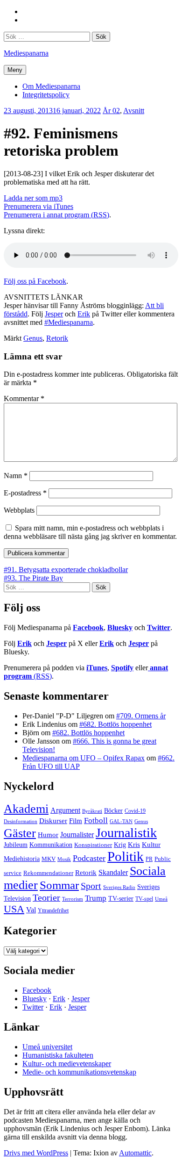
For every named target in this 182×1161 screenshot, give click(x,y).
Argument (65, 810)
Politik (125, 856)
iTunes (96, 668)
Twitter (158, 627)
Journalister (77, 834)
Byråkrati (92, 811)
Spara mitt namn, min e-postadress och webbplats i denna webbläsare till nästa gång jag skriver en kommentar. (90, 532)
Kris (134, 844)
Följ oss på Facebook (35, 281)
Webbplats (19, 510)
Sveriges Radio (119, 887)
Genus (32, 338)
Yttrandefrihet (53, 910)
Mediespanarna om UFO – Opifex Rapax (83, 758)
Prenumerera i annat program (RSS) (56, 215)
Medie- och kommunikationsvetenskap (79, 1072)
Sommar (59, 885)
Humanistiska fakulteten (57, 1055)
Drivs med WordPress (36, 1153)
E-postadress (25, 493)
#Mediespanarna (68, 322)
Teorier (46, 897)
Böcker (113, 810)
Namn (16, 476)
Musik (64, 859)
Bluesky (120, 627)
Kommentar (24, 398)
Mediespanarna (26, 53)
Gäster (20, 833)
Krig (120, 844)
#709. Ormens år (141, 716)
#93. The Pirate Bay (33, 578)
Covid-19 (135, 811)
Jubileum (16, 844)
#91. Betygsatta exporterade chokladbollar (66, 569)
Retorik (57, 338)
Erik (83, 314)
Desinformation (20, 821)
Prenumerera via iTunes (38, 206)
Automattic (135, 1153)
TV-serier (120, 898)
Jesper (54, 314)
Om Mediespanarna (51, 86)
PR (149, 859)
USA (14, 909)
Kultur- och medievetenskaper (66, 1064)
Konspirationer (93, 844)
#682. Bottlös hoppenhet (115, 724)
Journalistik (126, 832)
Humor (48, 834)
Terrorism (72, 899)
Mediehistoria (22, 858)
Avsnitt (133, 111)
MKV (49, 858)
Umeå (161, 899)
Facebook (88, 627)
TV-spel (144, 899)
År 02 (111, 111)
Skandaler (113, 872)
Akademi (26, 809)
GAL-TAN (121, 821)
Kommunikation (50, 844)
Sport (91, 886)
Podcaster (89, 858)
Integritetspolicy (46, 95)
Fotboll (96, 820)
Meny (14, 69)
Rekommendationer (48, 872)
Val (31, 910)
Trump (95, 898)
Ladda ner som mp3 (33, 198)
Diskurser (53, 820)
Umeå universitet (47, 1047)
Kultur (151, 844)
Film (75, 820)
